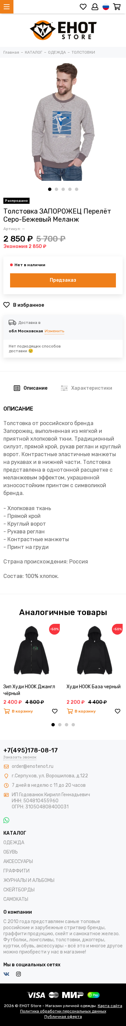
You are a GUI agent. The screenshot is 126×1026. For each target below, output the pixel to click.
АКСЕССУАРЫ (18, 861)
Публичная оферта (63, 1016)
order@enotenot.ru (32, 766)
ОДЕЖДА (13, 842)
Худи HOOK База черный (94, 687)
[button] (49, 189)
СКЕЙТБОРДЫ (19, 890)
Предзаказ (63, 280)
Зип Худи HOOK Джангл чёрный (29, 690)
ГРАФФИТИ (16, 871)
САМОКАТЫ (15, 899)
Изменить (54, 331)
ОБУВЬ (10, 852)
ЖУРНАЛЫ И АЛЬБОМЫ (28, 880)
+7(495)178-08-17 (30, 750)
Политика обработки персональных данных (63, 1011)
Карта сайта (110, 1005)
